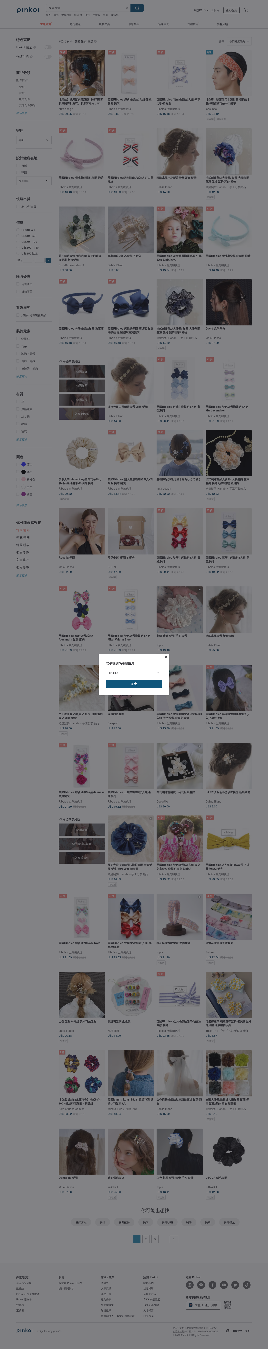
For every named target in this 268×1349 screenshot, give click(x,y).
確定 (134, 683)
